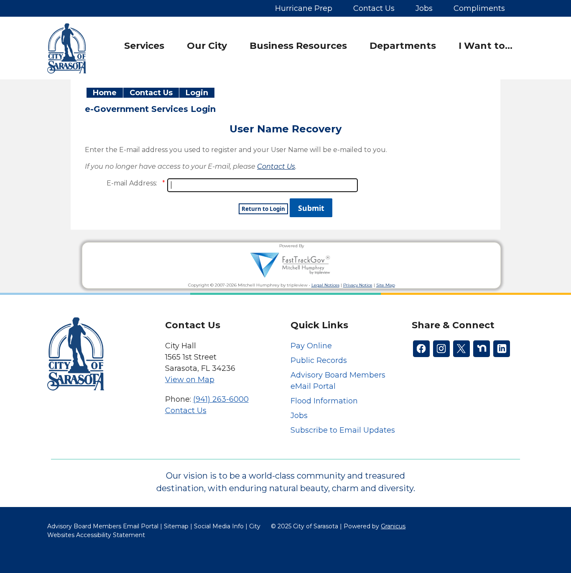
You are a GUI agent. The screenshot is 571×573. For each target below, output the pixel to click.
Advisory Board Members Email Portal (102, 526)
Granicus (393, 526)
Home (105, 92)
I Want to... (485, 45)
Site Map (385, 285)
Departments (403, 45)
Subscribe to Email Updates (343, 430)
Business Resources (298, 45)
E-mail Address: (132, 183)
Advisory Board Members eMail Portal (338, 380)
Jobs (299, 415)
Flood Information (324, 401)
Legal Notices (325, 285)
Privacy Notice (357, 285)
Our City (207, 45)
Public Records (319, 360)
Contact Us (151, 92)
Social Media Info (219, 526)
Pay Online (311, 345)
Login (197, 92)
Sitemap (176, 526)
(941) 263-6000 (221, 399)
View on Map (189, 379)
